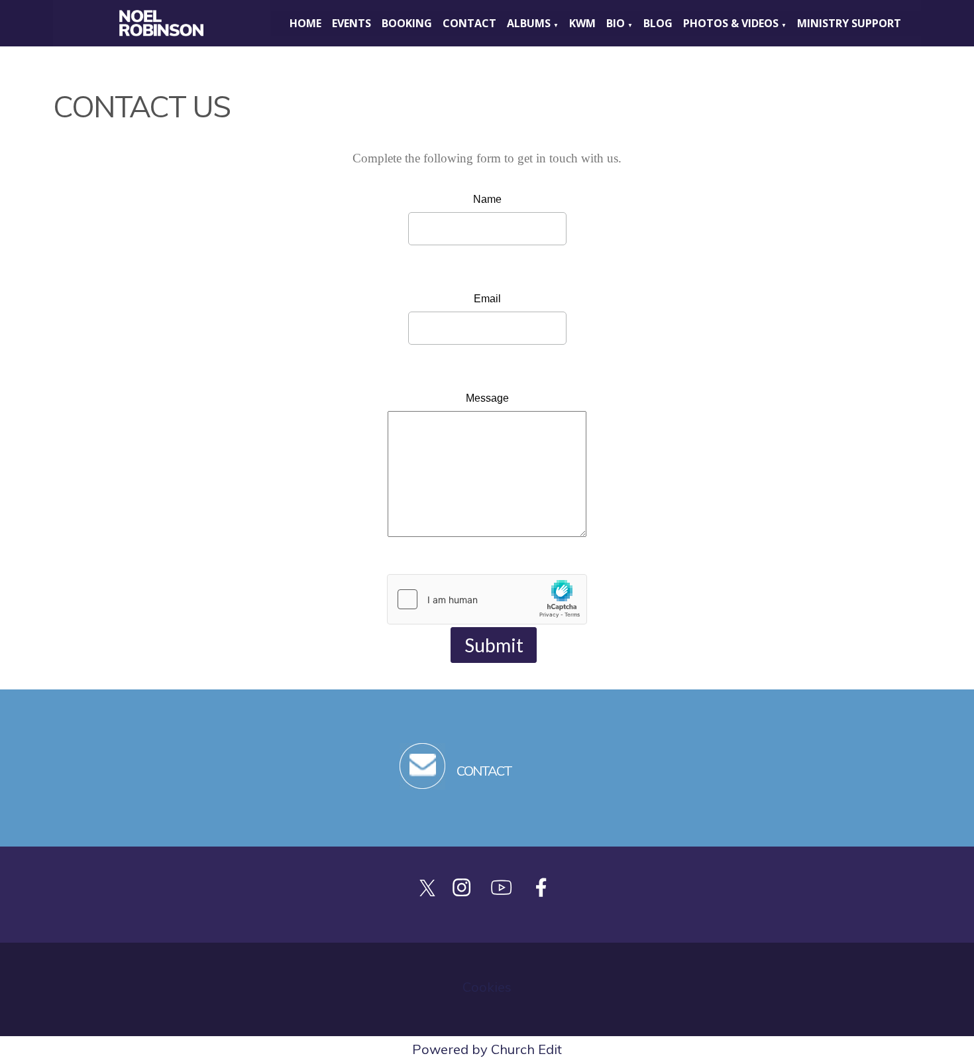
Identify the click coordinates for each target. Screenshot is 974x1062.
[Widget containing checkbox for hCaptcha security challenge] (487, 599)
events (351, 23)
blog (658, 23)
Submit (493, 645)
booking (407, 23)
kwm (582, 23)
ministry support (849, 23)
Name (487, 199)
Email (487, 298)
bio (615, 23)
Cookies (487, 986)
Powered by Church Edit (487, 1049)
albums (529, 23)
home (305, 23)
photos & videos (731, 23)
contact (469, 23)
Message (487, 398)
